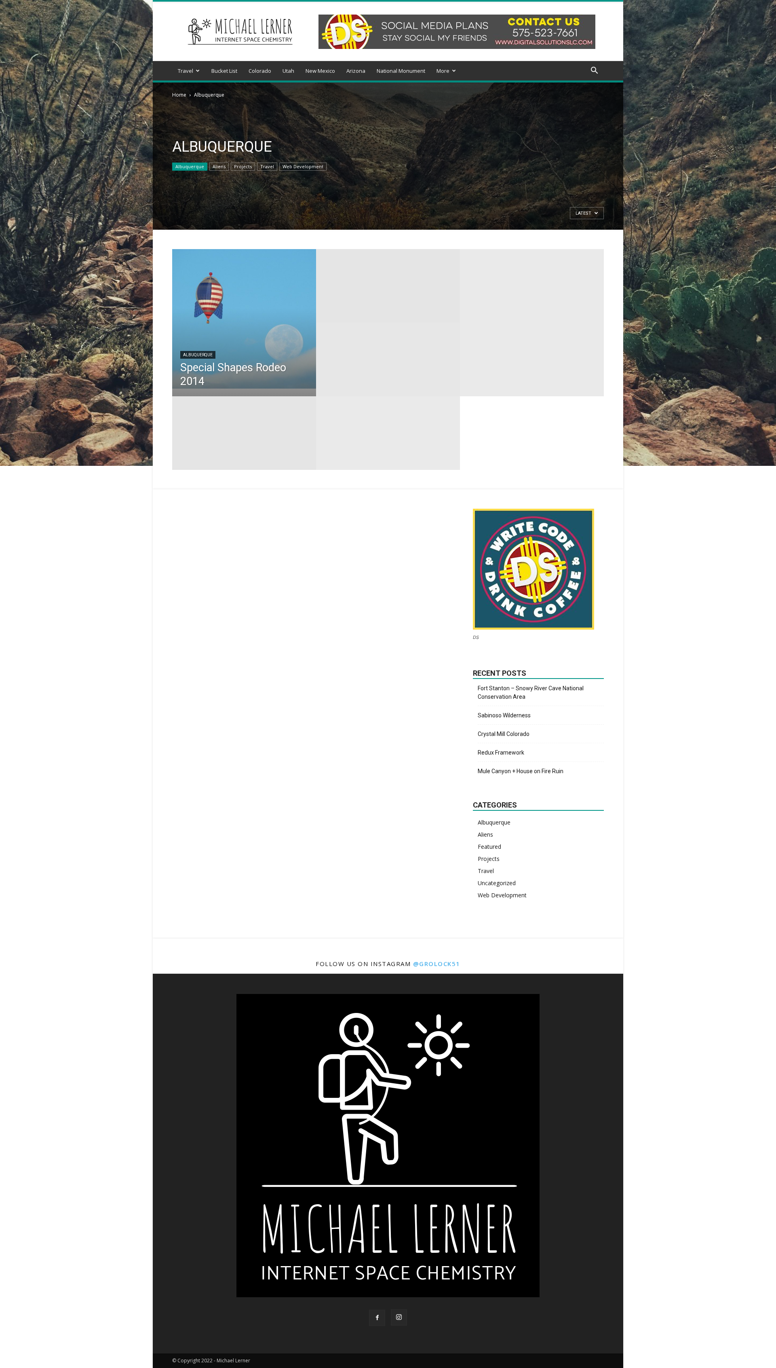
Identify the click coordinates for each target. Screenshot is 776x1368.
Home (179, 94)
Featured (489, 846)
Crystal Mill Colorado (503, 734)
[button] (594, 71)
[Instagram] (399, 1317)
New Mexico (320, 70)
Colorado (260, 70)
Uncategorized (497, 883)
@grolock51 (436, 964)
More (442, 70)
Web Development (303, 166)
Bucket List (224, 70)
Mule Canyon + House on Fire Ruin (520, 771)
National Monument (401, 70)
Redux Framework (501, 752)
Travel (185, 70)
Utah (288, 70)
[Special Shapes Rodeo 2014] (244, 319)
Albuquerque (189, 166)
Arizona (355, 70)
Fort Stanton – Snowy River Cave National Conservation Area (531, 692)
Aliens (219, 166)
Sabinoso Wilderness (504, 715)
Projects (243, 166)
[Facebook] (377, 1318)
